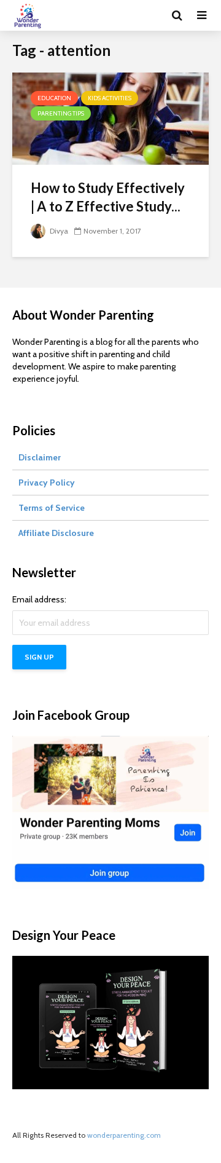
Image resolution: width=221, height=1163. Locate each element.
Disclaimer (39, 457)
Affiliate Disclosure (56, 532)
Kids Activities (109, 98)
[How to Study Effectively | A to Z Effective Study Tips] (110, 118)
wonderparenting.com (124, 1135)
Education (54, 98)
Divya (58, 230)
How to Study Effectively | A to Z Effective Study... (108, 197)
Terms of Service (51, 507)
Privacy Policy (46, 482)
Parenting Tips (60, 113)
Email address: (39, 599)
